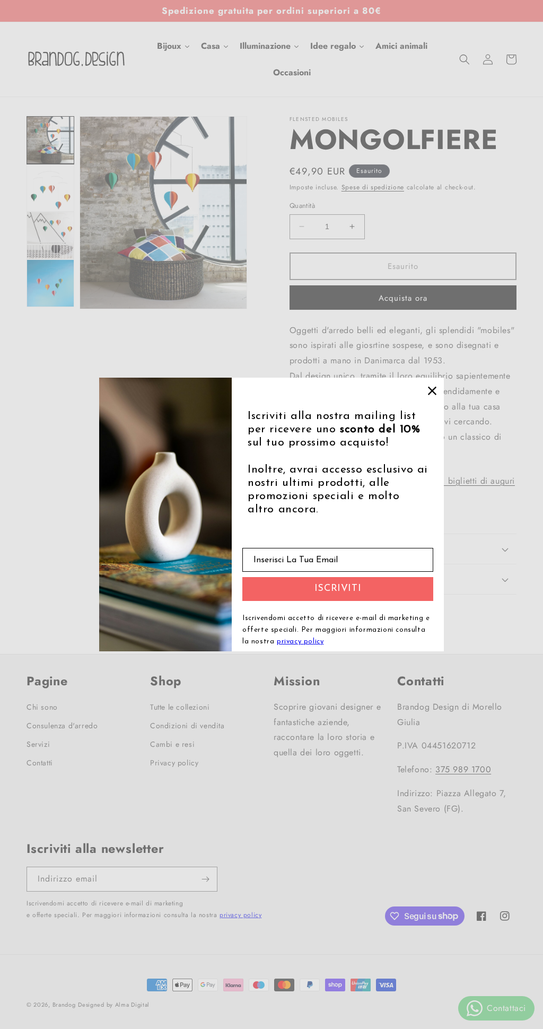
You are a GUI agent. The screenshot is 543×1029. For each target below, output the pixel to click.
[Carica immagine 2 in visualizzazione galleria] (50, 188)
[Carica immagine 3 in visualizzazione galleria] (50, 235)
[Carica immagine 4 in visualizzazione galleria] (50, 283)
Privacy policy (174, 762)
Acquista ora (403, 298)
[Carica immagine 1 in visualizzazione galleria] (50, 140)
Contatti (40, 762)
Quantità (302, 205)
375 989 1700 (463, 769)
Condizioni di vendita (187, 725)
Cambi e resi (172, 744)
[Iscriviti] (205, 879)
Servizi (38, 744)
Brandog (64, 1004)
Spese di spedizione (372, 187)
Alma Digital (132, 1004)
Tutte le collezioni (179, 707)
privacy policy (240, 915)
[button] (464, 59)
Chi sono (42, 707)
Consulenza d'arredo (62, 725)
